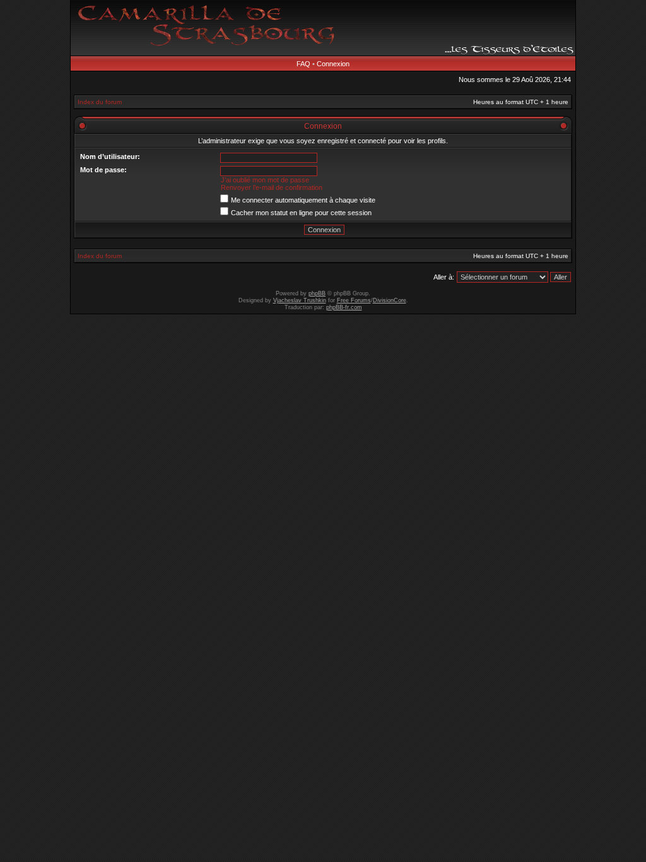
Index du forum (100, 101)
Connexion (333, 64)
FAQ (303, 64)
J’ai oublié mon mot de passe (265, 180)
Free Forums (354, 300)
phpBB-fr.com (344, 307)
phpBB (317, 293)
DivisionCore (389, 300)
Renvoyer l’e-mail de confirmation (271, 187)
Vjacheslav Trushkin (299, 300)
